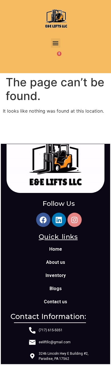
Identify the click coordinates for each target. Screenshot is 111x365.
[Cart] (55, 58)
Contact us (55, 301)
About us (55, 262)
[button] (55, 43)
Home (55, 249)
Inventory (56, 275)
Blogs (56, 288)
